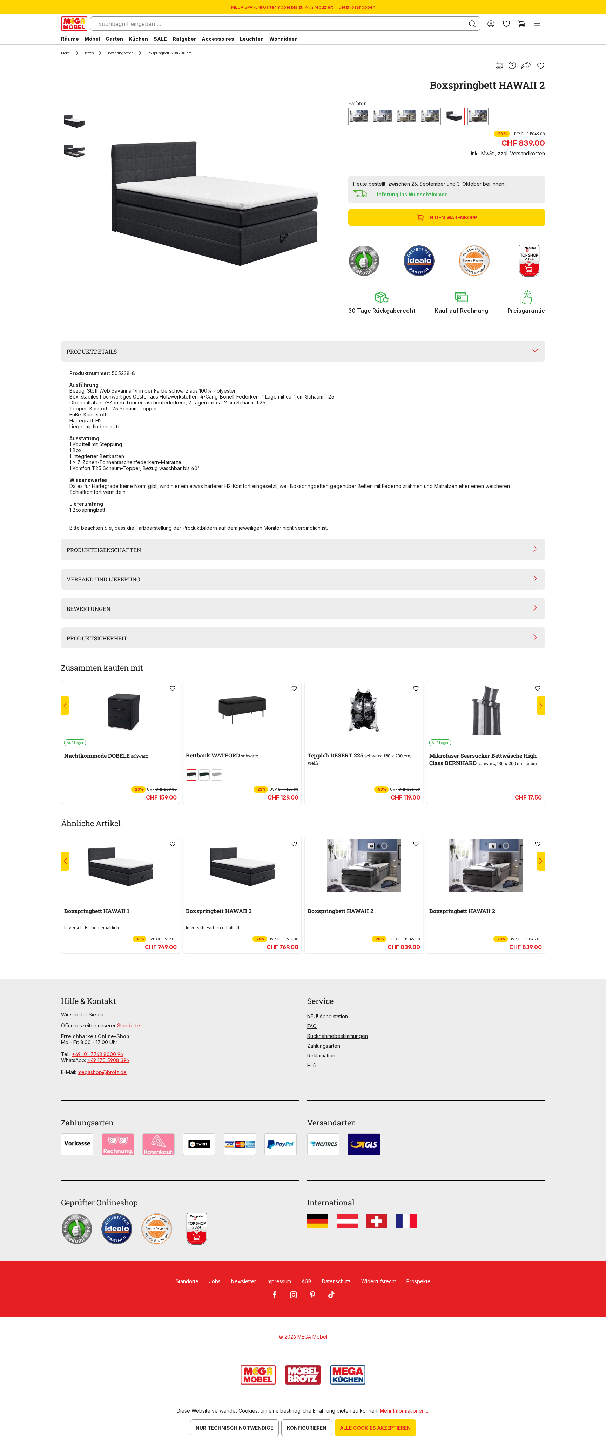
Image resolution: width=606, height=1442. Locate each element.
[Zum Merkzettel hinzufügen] (541, 66)
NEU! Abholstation (327, 1016)
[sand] (406, 116)
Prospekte (418, 1281)
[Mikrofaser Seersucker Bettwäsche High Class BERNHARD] (485, 710)
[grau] (358, 116)
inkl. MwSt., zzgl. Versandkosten (508, 153)
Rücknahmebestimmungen (337, 1036)
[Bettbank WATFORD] (242, 710)
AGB (306, 1281)
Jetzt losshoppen (357, 7)
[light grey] (382, 116)
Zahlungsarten (323, 1046)
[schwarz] (454, 116)
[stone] (478, 116)
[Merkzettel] (506, 23)
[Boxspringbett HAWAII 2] (213, 200)
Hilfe (312, 1065)
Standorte (128, 1025)
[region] (200, 200)
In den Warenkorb (452, 217)
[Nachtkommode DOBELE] (120, 710)
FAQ (312, 1026)
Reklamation (321, 1056)
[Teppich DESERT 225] (364, 710)
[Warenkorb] (522, 23)
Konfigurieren (306, 1428)
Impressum (279, 1281)
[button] (381, 302)
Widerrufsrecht (378, 1281)
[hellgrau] (216, 775)
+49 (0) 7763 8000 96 (97, 1054)
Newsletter (243, 1281)
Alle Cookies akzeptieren (375, 1428)
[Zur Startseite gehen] (74, 23)
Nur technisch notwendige (234, 1428)
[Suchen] (472, 24)
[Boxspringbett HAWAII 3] (242, 865)
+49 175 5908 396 (108, 1060)
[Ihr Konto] (491, 23)
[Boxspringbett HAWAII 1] (120, 865)
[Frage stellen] (512, 66)
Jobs (215, 1281)
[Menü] (537, 23)
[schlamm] (430, 116)
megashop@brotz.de (102, 1072)
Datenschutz (336, 1281)
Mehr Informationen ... (404, 1411)
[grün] (204, 775)
